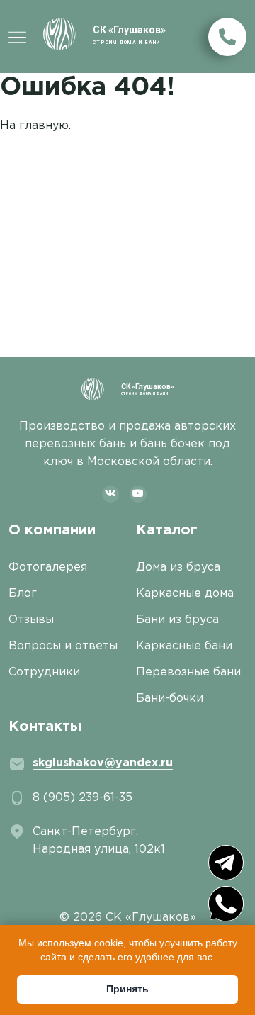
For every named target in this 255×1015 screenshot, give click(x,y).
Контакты (44, 726)
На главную (34, 125)
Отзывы (31, 620)
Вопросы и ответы (63, 646)
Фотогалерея (47, 567)
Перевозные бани (188, 672)
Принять (127, 988)
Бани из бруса (177, 620)
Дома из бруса (178, 567)
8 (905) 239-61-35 (82, 797)
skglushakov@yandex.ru (103, 763)
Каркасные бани (184, 646)
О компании (52, 530)
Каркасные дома (185, 593)
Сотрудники (44, 672)
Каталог (167, 530)
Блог (22, 593)
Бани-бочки (169, 698)
